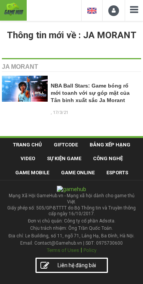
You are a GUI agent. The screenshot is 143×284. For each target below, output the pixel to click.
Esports (117, 172)
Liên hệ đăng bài (77, 265)
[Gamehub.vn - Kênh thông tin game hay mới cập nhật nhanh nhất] (13, 9)
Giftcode (66, 145)
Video (28, 158)
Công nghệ (108, 158)
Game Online (78, 172)
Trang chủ (27, 145)
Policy (90, 250)
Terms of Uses (63, 250)
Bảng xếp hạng (110, 145)
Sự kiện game (64, 158)
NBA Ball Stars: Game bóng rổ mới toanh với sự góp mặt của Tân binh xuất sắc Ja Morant (90, 93)
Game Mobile (32, 172)
